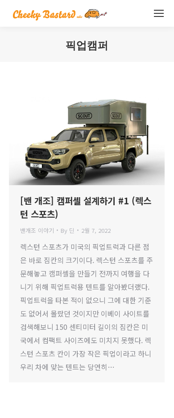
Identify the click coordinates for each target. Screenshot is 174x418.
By (68, 230)
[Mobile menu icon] (159, 13)
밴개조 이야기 (37, 230)
